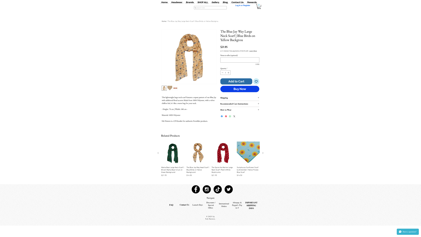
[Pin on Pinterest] (226, 118)
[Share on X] (234, 118)
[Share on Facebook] (221, 118)
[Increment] (228, 75)
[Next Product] (263, 153)
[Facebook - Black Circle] (196, 189)
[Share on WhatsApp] (230, 118)
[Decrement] (222, 75)
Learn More (237, 53)
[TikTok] (218, 189)
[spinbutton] (225, 75)
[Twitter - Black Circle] (229, 189)
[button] (259, 6)
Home (164, 21)
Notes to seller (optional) (229, 57)
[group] (210, 159)
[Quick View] (172, 153)
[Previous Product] (158, 153)
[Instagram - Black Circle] (207, 189)
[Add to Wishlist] (256, 84)
